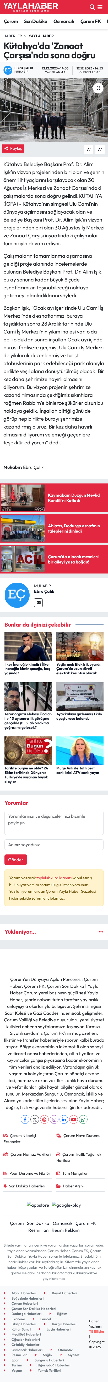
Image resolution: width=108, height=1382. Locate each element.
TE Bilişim (96, 1331)
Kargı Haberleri (63, 1324)
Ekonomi (18, 1319)
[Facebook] (25, 1119)
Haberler (12, 36)
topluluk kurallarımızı (54, 877)
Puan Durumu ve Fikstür (29, 1173)
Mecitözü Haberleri (26, 1334)
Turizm (16, 1365)
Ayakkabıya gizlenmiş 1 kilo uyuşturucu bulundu (79, 716)
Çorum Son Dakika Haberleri (33, 1308)
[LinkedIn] (64, 1119)
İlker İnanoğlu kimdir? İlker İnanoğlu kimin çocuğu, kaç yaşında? (27, 669)
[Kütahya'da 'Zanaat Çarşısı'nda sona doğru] (54, 110)
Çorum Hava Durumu (81, 1135)
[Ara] (92, 7)
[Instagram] (54, 1119)
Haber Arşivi (73, 1185)
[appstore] (38, 1205)
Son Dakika (35, 21)
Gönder (15, 859)
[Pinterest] (44, 1119)
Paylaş (16, 148)
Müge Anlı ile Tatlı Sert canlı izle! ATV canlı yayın (77, 770)
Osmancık (63, 21)
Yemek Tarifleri (49, 1370)
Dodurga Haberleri (26, 1314)
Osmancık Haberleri (26, 1350)
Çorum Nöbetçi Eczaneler (19, 1138)
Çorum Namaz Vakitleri (30, 1154)
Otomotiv (65, 1350)
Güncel (45, 1319)
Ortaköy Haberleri (25, 1344)
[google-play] (66, 1205)
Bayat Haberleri (64, 1293)
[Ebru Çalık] (17, 594)
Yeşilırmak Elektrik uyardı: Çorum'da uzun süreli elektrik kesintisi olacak (78, 669)
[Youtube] (73, 1119)
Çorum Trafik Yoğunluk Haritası (78, 1157)
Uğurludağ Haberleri (53, 1365)
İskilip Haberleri (23, 1324)
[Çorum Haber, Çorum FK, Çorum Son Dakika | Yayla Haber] (30, 7)
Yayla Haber (41, 36)
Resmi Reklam (66, 1230)
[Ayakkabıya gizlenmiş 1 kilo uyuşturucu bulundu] (80, 696)
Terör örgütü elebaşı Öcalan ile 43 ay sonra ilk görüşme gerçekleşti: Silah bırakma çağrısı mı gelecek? (28, 721)
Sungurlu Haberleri (49, 1360)
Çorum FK (90, 21)
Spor (15, 1360)
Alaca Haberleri (23, 1293)
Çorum (11, 21)
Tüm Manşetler (75, 1173)
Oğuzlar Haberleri (25, 1339)
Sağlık (47, 1355)
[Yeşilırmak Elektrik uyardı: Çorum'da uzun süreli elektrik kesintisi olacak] (80, 646)
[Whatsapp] (83, 1119)
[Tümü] (101, 931)
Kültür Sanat (21, 1329)
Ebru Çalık (44, 591)
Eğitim (61, 1314)
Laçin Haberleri (58, 1329)
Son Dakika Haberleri (27, 1185)
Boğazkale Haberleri (27, 1298)
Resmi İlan (38, 1230)
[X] (34, 1119)
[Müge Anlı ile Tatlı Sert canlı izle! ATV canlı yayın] (80, 750)
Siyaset (73, 1355)
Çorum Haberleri (24, 1303)
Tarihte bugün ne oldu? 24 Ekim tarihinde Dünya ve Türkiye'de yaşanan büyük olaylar (26, 775)
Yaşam (16, 1370)
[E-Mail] (38, 602)
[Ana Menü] (100, 7)
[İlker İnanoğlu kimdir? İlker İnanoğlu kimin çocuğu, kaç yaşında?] (28, 646)
